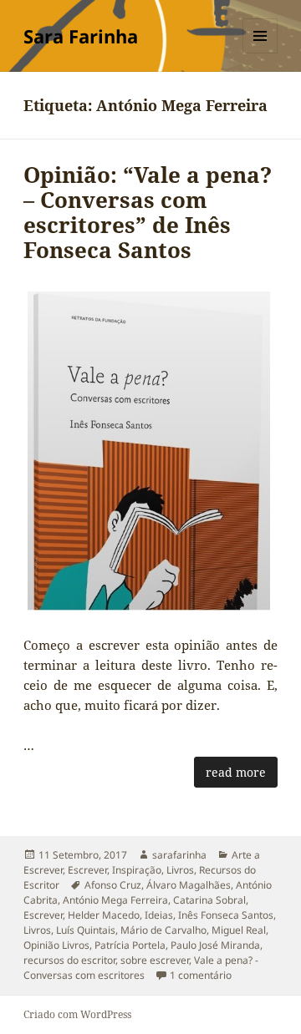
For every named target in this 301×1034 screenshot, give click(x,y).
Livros (180, 870)
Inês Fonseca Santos (225, 915)
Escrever (87, 870)
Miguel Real (239, 930)
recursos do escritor (69, 960)
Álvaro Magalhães (188, 885)
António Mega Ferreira (115, 900)
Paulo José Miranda (215, 945)
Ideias (159, 915)
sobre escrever (154, 960)
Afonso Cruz (112, 885)
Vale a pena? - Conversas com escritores (140, 967)
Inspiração (136, 870)
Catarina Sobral (209, 900)
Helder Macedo (104, 915)
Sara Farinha (80, 35)
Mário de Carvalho (163, 930)
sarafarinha (179, 855)
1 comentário (201, 975)
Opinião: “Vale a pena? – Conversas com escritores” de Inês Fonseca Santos (147, 212)
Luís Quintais (85, 930)
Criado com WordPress (77, 1014)
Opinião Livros (56, 945)
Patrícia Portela (130, 945)
